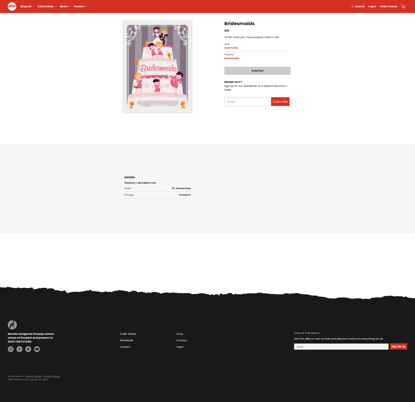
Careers (125, 347)
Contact (181, 340)
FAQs (179, 334)
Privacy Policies (33, 376)
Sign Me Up (398, 346)
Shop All (26, 6)
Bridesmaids (231, 58)
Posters (79, 6)
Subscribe (280, 101)
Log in (372, 6)
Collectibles (45, 6)
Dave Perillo (231, 47)
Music (64, 6)
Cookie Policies (51, 376)
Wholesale (126, 340)
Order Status (388, 6)
